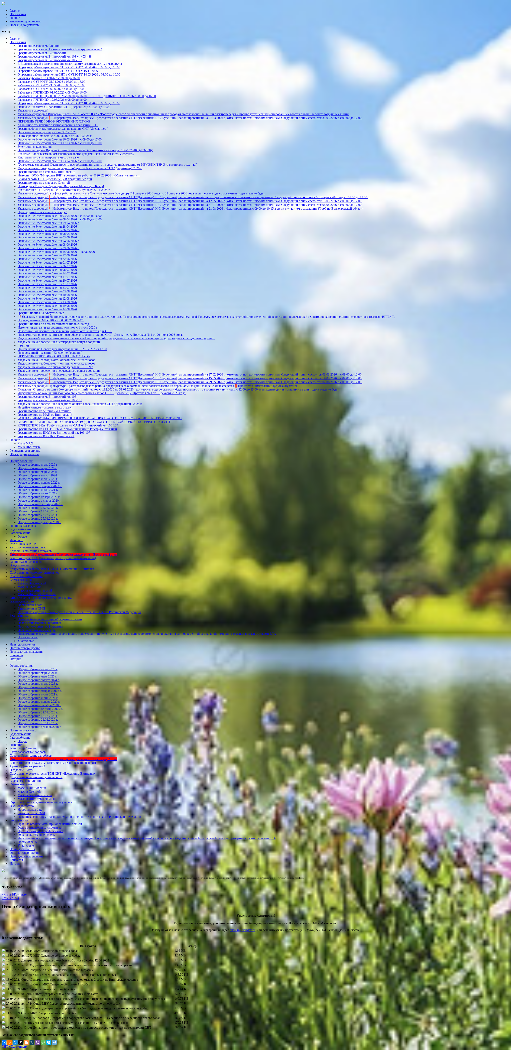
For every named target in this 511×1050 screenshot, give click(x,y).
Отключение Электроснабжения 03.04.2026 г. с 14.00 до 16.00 (60, 215)
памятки (23, 345)
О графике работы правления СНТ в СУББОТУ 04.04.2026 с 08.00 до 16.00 (69, 67)
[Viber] (37, 1042)
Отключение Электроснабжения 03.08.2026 (47, 291)
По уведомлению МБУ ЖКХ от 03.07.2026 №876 (51, 320)
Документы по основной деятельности (36, 572)
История (15, 658)
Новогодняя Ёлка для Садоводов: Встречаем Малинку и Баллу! (61, 186)
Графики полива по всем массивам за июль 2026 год (53, 324)
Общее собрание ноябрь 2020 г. (39, 497)
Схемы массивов (21, 579)
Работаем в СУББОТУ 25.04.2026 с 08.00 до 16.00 (51, 81)
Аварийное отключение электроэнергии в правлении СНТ (58, 125)
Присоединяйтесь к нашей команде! (42, 212)
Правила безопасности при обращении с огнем (50, 619)
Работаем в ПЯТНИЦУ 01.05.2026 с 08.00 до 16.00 (52, 92)
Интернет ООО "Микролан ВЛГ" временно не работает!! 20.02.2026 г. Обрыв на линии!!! (79, 175)
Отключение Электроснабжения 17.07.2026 (47, 277)
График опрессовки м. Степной (39, 45)
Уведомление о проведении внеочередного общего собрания (59, 342)
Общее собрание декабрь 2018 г (39, 522)
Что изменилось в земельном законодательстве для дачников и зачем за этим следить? (76, 153)
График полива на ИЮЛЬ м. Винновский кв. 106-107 (54, 432)
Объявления (18, 14)
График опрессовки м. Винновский (42, 53)
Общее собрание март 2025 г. (37, 471)
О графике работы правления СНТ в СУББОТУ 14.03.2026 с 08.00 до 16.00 (69, 74)
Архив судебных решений (27, 561)
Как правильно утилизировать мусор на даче (48, 157)
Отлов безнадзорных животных (39, 623)
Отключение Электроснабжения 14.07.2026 (47, 273)
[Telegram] (54, 1042)
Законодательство (22, 601)
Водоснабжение (20, 529)
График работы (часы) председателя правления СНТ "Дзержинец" (63, 128)
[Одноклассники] (9, 1042)
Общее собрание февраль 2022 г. (40, 486)
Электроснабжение (23, 543)
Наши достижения (22, 644)
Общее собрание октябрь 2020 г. (39, 500)
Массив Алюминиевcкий (35, 590)
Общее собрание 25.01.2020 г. (38, 518)
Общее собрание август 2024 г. (38, 475)
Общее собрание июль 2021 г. (38, 489)
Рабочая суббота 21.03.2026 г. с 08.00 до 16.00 (49, 78)
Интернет (16, 540)
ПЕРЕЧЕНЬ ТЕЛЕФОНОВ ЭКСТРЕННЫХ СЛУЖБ (54, 121)
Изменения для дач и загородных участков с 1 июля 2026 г (57, 327)
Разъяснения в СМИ (31, 608)
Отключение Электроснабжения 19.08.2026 (47, 305)
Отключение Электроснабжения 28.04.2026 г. (48, 226)
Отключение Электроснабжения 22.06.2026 (47, 259)
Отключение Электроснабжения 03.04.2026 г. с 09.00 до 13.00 (60, 161)
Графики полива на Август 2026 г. (41, 313)
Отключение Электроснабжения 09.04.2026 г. (48, 223)
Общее (22, 536)
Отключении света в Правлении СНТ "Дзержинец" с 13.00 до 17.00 (64, 107)
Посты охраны (28, 637)
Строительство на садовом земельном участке (41, 597)
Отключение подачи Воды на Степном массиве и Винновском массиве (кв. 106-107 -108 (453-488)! (85, 150)
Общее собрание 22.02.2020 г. (38, 515)
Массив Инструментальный (37, 594)
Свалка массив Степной (26, 576)
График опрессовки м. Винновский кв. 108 (47, 396)
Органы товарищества (25, 648)
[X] (20, 1042)
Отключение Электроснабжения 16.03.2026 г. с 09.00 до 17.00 (60, 139)
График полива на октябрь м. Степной (44, 182)
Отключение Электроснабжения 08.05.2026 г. (48, 233)
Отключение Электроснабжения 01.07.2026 (47, 262)
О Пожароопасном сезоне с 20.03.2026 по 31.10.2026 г (55, 135)
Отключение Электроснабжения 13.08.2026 (47, 302)
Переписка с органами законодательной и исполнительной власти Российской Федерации (79, 612)
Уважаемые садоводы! (33, 110)
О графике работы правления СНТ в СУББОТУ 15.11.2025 (58, 71)
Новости (15, 17)
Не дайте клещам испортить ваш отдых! (45, 407)
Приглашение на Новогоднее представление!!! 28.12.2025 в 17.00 (62, 349)
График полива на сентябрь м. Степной (44, 411)
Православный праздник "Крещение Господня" (50, 352)
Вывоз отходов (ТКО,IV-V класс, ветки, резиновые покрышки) (53, 558)
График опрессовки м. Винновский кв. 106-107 (50, 60)
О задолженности (22, 565)
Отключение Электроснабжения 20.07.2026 (47, 280)
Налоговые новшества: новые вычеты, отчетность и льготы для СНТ (65, 331)
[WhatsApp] (43, 1042)
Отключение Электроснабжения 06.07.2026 (47, 266)
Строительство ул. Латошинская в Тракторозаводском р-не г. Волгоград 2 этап (63, 554)
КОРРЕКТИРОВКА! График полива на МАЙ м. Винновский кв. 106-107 (68, 425)
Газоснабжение (20, 533)
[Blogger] (26, 1042)
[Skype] (48, 1042)
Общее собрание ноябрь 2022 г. (39, 482)
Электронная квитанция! (35, 146)
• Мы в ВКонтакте (14, 894)
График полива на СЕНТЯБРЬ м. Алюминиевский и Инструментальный (67, 429)
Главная (15, 10)
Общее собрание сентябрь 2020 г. (40, 504)
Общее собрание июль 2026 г (37, 464)
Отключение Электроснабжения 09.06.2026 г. (48, 248)
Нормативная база (30, 605)
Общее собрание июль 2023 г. (38, 479)
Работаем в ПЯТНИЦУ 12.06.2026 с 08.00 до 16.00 (52, 99)
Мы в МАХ (25, 443)
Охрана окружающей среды (36, 630)
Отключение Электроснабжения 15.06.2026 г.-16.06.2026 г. (57, 251)
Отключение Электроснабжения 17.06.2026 (47, 255)
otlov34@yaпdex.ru (242, 930)
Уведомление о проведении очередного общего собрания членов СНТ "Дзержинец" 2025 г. (80, 403)
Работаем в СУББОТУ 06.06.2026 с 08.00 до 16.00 (51, 89)
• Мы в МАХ (10, 898)
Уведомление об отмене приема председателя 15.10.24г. (55, 367)
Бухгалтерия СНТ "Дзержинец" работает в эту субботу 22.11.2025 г (64, 189)
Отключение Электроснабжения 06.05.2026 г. (48, 230)
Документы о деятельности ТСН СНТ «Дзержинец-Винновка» (53, 569)
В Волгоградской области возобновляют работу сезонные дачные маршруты (70, 63)
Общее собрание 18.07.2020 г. (38, 511)
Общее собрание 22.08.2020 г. (38, 507)
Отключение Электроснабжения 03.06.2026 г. (48, 237)
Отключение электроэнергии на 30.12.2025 (47, 132)
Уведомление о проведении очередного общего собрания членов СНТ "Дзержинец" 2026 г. (80, 168)
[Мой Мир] (15, 1042)
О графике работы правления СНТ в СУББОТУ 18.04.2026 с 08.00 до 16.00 (69, 103)
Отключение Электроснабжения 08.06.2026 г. (48, 244)
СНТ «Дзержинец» (15, 1046)
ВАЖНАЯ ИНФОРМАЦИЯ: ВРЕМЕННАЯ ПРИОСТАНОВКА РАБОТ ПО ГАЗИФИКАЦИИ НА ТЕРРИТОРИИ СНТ (100, 418)
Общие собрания (21, 461)
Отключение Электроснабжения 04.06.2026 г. (48, 241)
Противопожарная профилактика (40, 626)
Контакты (16, 655)
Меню (6, 31)
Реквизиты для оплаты (25, 21)
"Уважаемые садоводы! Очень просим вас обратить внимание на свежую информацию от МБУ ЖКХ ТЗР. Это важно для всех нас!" (108, 164)
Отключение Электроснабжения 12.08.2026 (47, 298)
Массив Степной (29, 587)
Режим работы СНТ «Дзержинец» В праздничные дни (55, 179)
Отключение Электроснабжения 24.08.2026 (47, 309)
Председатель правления (26, 651)
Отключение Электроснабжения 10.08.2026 (47, 295)
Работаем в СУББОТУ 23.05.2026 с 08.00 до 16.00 (51, 85)
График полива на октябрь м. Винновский (46, 171)
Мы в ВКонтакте (29, 447)
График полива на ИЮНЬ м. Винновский (46, 436)
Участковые (26, 641)
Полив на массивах (23, 525)
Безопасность (19, 615)
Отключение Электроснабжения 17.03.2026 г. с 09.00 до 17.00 (60, 143)
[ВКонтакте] (4, 1042)
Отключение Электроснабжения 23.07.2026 (47, 287)
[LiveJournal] (32, 1042)
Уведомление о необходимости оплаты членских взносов (56, 360)
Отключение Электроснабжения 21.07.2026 (47, 284)
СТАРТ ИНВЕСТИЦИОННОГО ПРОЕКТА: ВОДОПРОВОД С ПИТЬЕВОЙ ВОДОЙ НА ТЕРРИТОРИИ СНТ (94, 421)
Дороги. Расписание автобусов (31, 551)
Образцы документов (24, 25)
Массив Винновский (32, 583)
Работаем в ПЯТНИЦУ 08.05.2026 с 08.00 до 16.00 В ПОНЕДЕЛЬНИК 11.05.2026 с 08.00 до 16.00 (87, 96)
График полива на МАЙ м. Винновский (45, 414)
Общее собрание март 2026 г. (37, 468)
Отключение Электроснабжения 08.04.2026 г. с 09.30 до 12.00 (60, 219)
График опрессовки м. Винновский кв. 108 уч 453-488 (55, 56)
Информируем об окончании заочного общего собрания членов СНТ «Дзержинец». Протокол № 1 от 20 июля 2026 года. (100, 334)
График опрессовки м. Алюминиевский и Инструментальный (60, 49)
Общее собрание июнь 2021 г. (38, 493)
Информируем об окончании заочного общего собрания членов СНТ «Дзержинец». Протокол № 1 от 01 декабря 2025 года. (102, 393)
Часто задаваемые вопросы (28, 547)
